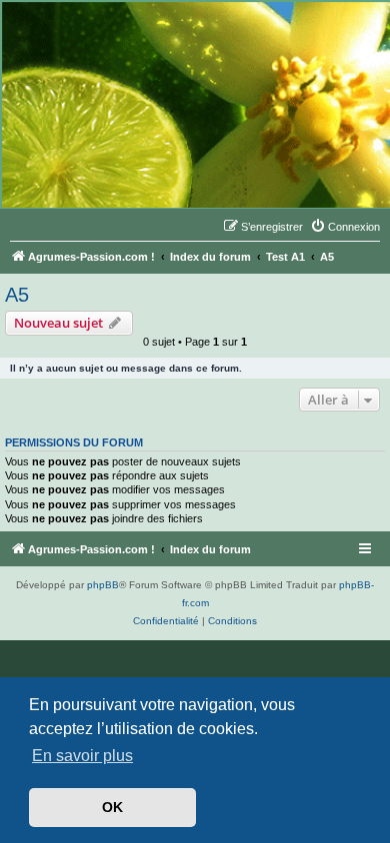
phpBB (103, 584)
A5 (17, 295)
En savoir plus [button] (82, 755)
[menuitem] (345, 227)
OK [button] (112, 807)
